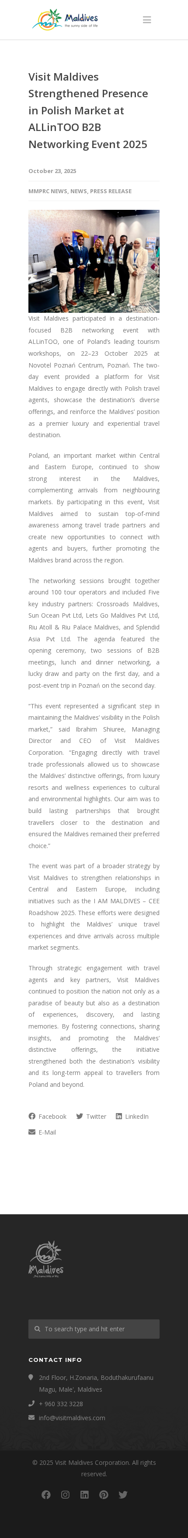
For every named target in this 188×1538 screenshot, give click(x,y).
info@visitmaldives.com (72, 1418)
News (78, 191)
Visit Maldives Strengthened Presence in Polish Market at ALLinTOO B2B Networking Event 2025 (88, 110)
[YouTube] (142, 1494)
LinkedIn (136, 1116)
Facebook (51, 1116)
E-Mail (46, 1132)
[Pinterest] (103, 1494)
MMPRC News (47, 191)
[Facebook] (46, 1494)
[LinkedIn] (84, 1494)
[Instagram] (65, 1494)
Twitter (95, 1116)
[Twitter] (123, 1494)
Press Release (111, 191)
